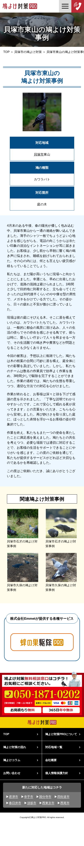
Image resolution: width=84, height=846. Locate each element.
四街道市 (63, 796)
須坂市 (31, 803)
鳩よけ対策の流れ (14, 747)
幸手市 (28, 796)
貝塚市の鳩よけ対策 (28, 52)
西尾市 (65, 803)
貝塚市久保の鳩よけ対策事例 (22, 588)
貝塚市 (39, 154)
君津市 (13, 796)
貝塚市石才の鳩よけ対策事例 (22, 544)
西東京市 (48, 803)
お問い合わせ (11, 773)
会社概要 (51, 760)
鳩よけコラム (11, 760)
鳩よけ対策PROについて (61, 734)
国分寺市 (45, 796)
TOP (6, 52)
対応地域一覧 (53, 747)
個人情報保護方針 (56, 773)
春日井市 (15, 803)
